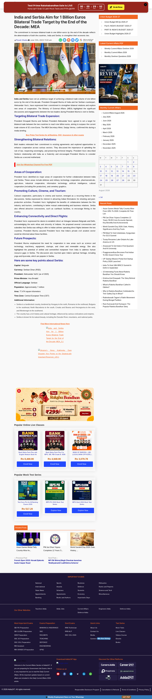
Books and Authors (64, 597)
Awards (59, 587)
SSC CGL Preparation (22, 642)
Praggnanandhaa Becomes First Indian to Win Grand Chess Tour (118, 253)
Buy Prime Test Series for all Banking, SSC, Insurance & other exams (55, 135)
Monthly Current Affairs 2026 (115, 52)
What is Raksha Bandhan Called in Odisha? (117, 286)
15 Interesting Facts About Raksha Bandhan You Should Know (116, 273)
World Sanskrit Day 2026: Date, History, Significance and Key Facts (118, 228)
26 (112, 180)
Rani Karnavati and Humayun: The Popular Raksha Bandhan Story (116, 305)
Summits (81, 590)
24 (101, 180)
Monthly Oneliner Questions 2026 (117, 56)
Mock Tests (120, 628)
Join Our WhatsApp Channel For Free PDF (34, 165)
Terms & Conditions (129, 690)
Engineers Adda (105, 609)
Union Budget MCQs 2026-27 (116, 22)
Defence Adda (83, 612)
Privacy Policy (144, 690)
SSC (41, 631)
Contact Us (94, 631)
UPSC (42, 650)
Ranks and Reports (106, 587)
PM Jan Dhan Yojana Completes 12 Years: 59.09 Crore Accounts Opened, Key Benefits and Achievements (118, 220)
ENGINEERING (45, 646)
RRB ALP (68, 631)
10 (101, 171)
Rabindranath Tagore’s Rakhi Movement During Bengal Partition (119, 299)
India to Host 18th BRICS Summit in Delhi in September (117, 266)
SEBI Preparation (20, 635)
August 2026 (113, 113)
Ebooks (118, 638)
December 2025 (109, 144)
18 (106, 176)
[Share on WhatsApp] (60, 40)
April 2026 (107, 128)
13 (117, 171)
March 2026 (107, 132)
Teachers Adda (40, 609)
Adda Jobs (60, 609)
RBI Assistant (19, 646)
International (40, 587)
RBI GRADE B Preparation (24, 650)
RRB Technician (71, 628)
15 (128, 171)
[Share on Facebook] (72, 40)
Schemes (60, 590)
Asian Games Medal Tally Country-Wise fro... (26, 548)
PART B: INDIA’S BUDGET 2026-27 (118, 30)
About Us (93, 628)
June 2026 (107, 121)
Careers (100, 638)
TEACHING (44, 638)
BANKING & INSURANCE (49, 628)
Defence (81, 587)
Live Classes (120, 631)
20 (118, 176)
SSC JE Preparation (21, 638)
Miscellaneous (104, 594)
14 (123, 171)
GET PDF (126, 697)
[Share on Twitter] (77, 40)
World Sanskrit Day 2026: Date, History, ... (82, 548)
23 (134, 176)
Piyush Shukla (22, 40)
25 (106, 180)
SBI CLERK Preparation (23, 631)
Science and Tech (105, 590)
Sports (59, 583)
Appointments (40, 594)
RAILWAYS (44, 635)
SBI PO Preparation (21, 628)
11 (106, 171)
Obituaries (102, 583)
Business (81, 583)
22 (129, 176)
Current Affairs (83, 609)
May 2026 (107, 125)
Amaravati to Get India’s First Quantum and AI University (118, 247)
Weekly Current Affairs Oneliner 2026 (119, 48)
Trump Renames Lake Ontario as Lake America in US (118, 241)
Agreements (61, 594)
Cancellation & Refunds (110, 690)
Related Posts (20, 528)
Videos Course (121, 635)
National (38, 583)
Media (92, 635)
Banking (38, 597)
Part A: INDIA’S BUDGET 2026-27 (118, 26)
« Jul (101, 197)
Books (118, 642)
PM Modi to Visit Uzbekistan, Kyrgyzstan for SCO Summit (119, 234)
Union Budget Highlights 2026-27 (117, 34)
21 (123, 176)
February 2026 (108, 136)
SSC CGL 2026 (70, 635)
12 (112, 171)
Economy (81, 594)
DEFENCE (43, 642)
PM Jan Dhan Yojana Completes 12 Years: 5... (53, 548)
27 (118, 180)
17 (101, 176)
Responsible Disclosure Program (87, 690)
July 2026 (106, 117)
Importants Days (84, 597)
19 (112, 176)
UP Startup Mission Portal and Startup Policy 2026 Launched (118, 260)
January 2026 (108, 140)
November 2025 (109, 148)
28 (123, 180)
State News (39, 590)
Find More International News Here (55, 324)
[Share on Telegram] (64, 40)
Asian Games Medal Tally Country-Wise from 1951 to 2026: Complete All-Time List (118, 211)
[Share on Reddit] (68, 40)
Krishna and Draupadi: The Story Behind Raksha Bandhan (119, 279)
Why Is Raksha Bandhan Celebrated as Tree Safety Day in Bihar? (118, 292)
